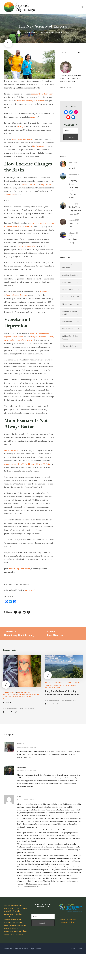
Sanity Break (30, 590)
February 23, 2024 (27, 708)
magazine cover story (23, 139)
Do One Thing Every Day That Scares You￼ (74, 210)
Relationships (9, 694)
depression (46, 184)
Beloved (71, 168)
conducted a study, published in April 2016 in (27, 464)
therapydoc (21, 743)
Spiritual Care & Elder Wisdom (63, 685)
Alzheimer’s (9, 194)
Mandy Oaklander (39, 146)
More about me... (66, 87)
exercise (33, 117)
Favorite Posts (9, 692)
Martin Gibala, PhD (12, 450)
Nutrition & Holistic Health (51, 32)
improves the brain (28, 184)
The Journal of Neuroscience (22, 340)
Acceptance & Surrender (56, 683)
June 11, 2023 (73, 204)
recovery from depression (42, 93)
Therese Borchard (30, 32)
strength (21, 126)
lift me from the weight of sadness (30, 100)
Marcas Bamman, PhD (26, 246)
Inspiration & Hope (25, 692)
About (80, 949)
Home (73, 949)
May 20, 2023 (73, 220)
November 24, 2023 (69, 700)
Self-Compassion (23, 694)
